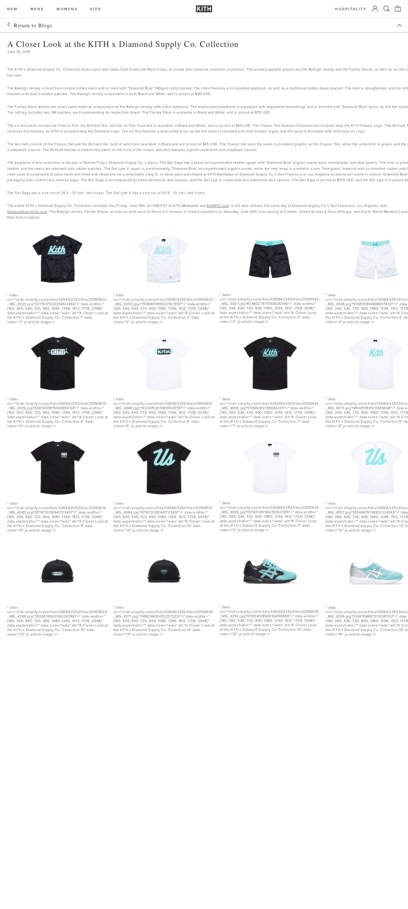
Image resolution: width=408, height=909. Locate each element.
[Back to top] (399, 25)
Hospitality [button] (351, 9)
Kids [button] (95, 9)
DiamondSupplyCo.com (27, 211)
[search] (386, 9)
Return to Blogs (33, 25)
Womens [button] (67, 9)
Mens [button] (37, 9)
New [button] (12, 9)
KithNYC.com (218, 205)
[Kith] (204, 8)
